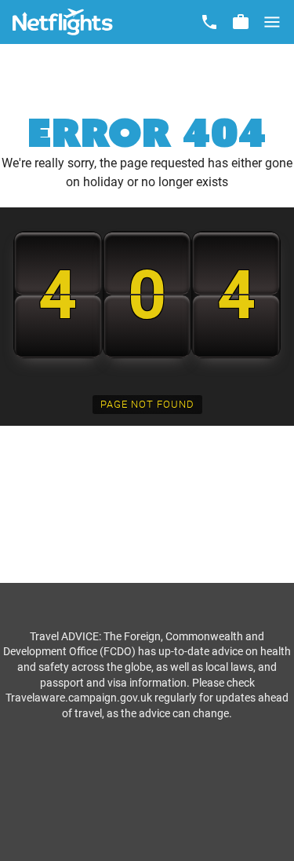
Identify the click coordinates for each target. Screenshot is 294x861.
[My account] (240, 22)
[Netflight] (63, 22)
